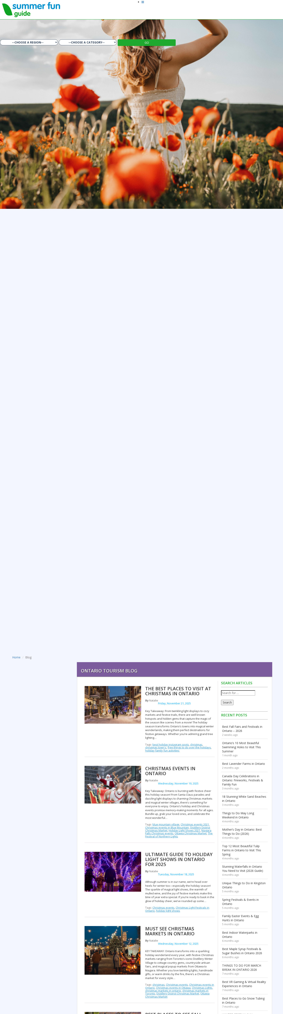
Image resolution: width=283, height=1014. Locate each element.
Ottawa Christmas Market (191, 833)
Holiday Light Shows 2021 (184, 830)
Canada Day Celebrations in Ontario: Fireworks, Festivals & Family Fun (242, 780)
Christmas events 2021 (195, 824)
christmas (196, 744)
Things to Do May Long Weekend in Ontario (238, 815)
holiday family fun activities (162, 750)
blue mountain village (165, 824)
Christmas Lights (202, 988)
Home (16, 657)
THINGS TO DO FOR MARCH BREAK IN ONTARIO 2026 (241, 967)
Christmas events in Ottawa (173, 988)
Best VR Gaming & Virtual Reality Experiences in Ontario (244, 984)
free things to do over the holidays (189, 747)
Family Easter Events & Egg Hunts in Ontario (240, 918)
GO (147, 43)
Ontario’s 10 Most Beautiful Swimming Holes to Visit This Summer (241, 747)
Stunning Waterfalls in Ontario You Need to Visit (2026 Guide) (242, 869)
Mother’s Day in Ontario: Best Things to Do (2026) (242, 832)
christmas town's (155, 747)
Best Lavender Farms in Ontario (243, 764)
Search (227, 702)
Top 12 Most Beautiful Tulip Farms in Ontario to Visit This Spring (241, 850)
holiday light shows (168, 911)
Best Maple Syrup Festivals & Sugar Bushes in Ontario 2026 (242, 951)
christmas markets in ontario (163, 990)
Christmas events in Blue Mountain (167, 827)
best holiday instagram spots (170, 744)
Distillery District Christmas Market (177, 993)
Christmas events (163, 907)
